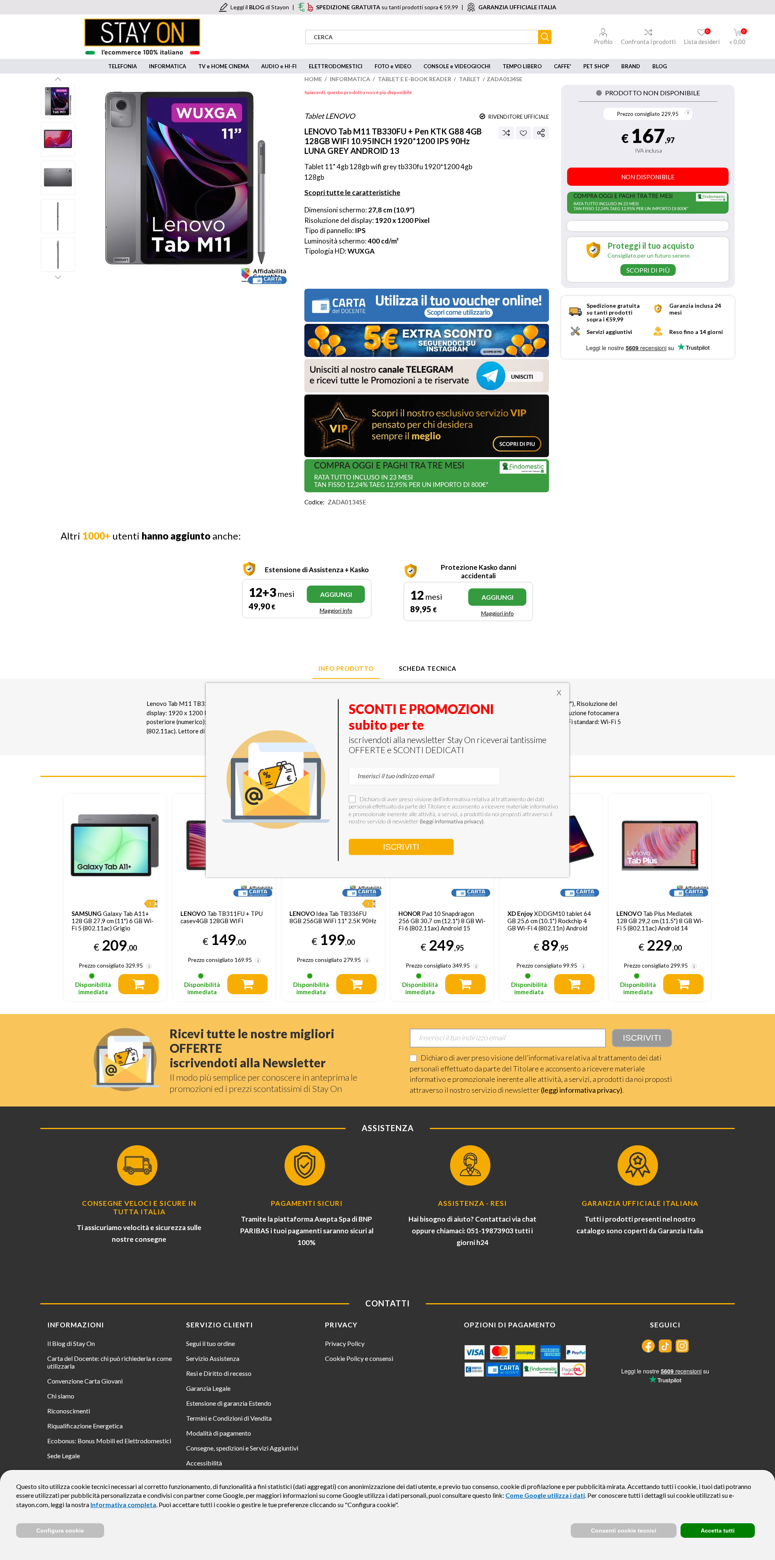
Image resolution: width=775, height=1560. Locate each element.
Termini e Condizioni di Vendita (229, 1418)
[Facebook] (648, 1346)
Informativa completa (123, 1504)
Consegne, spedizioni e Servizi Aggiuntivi (242, 1448)
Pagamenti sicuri (307, 1203)
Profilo (603, 41)
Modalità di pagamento (218, 1433)
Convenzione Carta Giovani (85, 1381)
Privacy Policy (344, 1343)
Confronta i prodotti (648, 41)
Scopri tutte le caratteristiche (352, 192)
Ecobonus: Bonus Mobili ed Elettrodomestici (109, 1441)
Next (57, 277)
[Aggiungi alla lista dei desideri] (523, 133)
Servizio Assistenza (212, 1358)
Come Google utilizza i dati (545, 1495)
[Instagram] (682, 1346)
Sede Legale (63, 1455)
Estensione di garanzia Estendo (228, 1403)
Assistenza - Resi (472, 1203)
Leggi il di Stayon (259, 7)
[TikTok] (665, 1346)
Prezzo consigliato (638, 114)
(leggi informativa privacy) (581, 1089)
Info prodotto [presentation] (346, 668)
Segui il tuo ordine (210, 1343)
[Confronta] (506, 133)
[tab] (346, 669)
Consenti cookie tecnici (623, 1530)
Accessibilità (204, 1463)
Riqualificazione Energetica (85, 1426)
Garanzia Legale (208, 1388)
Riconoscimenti (68, 1411)
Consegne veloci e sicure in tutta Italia (139, 1207)
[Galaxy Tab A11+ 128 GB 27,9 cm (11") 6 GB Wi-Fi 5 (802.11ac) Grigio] (115, 845)
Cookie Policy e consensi (359, 1358)
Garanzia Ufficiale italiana (640, 1203)
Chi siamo (60, 1396)
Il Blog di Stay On (71, 1343)
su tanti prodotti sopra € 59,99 (387, 7)
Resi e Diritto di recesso (218, 1373)
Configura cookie (60, 1530)
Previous (57, 79)
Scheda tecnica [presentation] (428, 668)
